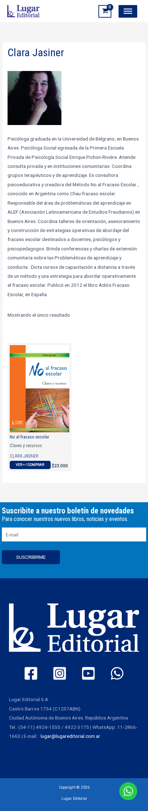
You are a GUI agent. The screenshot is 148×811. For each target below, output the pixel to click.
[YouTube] (88, 673)
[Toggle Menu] (128, 11)
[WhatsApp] (117, 673)
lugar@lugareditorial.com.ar (70, 736)
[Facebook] (31, 673)
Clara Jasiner (24, 456)
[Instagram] (59, 673)
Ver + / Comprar (30, 465)
